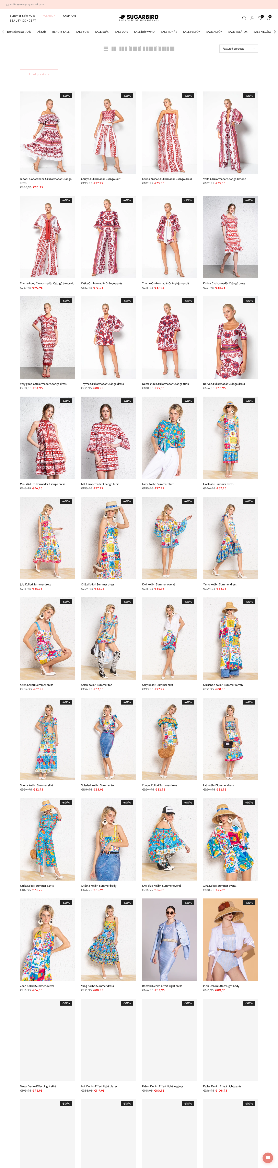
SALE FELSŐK (191, 32)
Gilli (100, 484)
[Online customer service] (268, 1158)
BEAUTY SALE (61, 32)
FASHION (49, 15)
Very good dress (43, 384)
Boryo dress (224, 384)
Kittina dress (224, 283)
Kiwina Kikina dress (167, 179)
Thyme (165, 283)
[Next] (274, 32)
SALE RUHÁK (169, 32)
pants (101, 283)
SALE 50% (82, 32)
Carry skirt (100, 179)
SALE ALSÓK (214, 32)
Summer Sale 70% (22, 15)
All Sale (41, 32)
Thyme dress (102, 384)
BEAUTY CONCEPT (23, 20)
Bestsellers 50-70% (19, 32)
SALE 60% (102, 32)
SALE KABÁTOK (237, 32)
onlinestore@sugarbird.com (27, 4)
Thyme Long (47, 283)
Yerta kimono (224, 179)
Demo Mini (165, 384)
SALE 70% (121, 32)
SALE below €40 (144, 32)
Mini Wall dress (42, 484)
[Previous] (3, 32)
